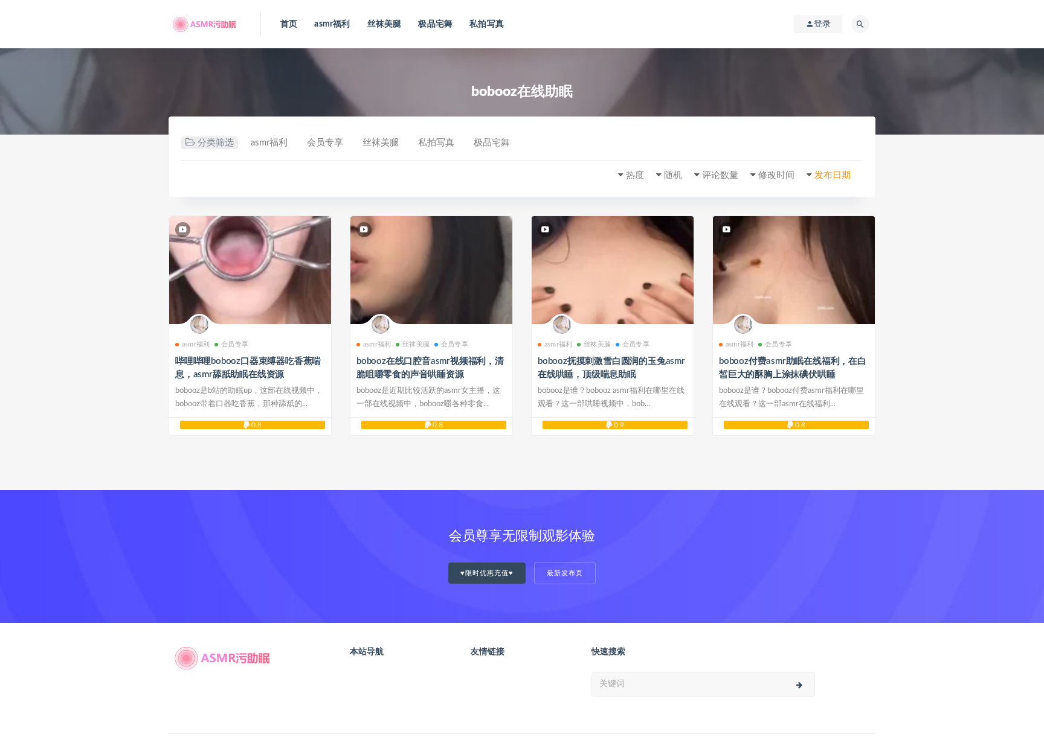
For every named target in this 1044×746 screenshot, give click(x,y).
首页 (288, 24)
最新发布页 (565, 573)
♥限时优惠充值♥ (487, 573)
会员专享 (325, 142)
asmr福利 (332, 24)
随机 (673, 175)
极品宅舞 (435, 24)
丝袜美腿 (384, 24)
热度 (635, 175)
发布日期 (832, 175)
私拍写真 (486, 24)
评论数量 (720, 175)
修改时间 (776, 175)
